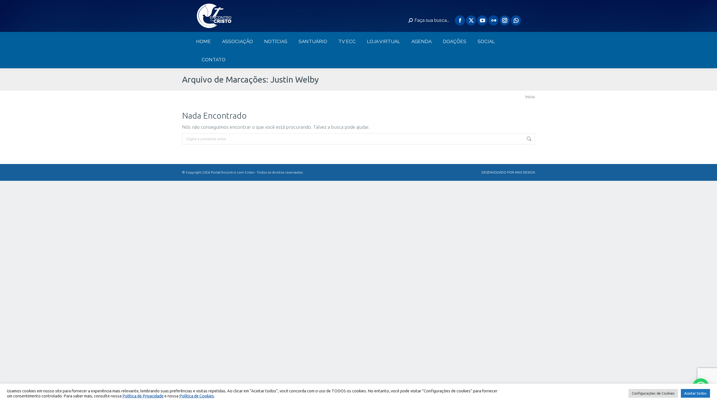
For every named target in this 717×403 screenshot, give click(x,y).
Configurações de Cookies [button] (653, 393)
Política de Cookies (196, 395)
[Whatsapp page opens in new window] (516, 20)
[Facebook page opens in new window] (460, 20)
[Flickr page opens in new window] (493, 20)
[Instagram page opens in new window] (505, 20)
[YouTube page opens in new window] (482, 20)
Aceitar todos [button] (695, 393)
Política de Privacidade (143, 395)
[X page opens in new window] (471, 20)
